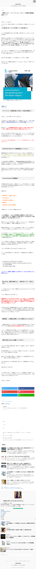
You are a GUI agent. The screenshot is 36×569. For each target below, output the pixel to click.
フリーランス (6, 401)
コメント (4, 409)
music (2, 509)
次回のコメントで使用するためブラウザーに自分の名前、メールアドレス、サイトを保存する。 (17, 432)
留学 (1, 517)
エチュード (2, 512)
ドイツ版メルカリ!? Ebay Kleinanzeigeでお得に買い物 (18, 456)
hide (5, 106)
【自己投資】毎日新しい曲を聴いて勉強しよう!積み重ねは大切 (18, 529)
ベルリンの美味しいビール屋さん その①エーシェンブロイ (18, 480)
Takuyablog (18, 4)
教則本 (2, 516)
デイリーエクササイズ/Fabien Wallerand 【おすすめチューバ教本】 (20, 549)
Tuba (1, 510)
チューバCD (3, 513)
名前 (4, 421)
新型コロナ (10, 401)
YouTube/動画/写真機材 (5, 511)
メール (4, 424)
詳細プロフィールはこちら (18, 508)
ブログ (2, 515)
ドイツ (3, 401)
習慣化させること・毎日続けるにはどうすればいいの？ (13, 487)
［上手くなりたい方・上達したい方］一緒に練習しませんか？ (14, 488)
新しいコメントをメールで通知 (7, 435)
